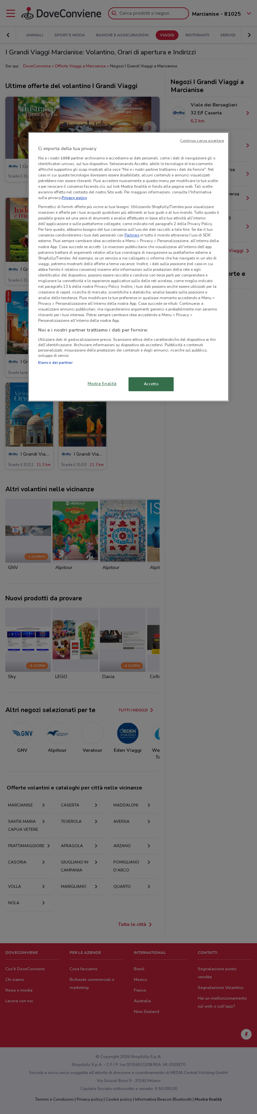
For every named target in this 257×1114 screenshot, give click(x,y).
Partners (131, 235)
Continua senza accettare (202, 140)
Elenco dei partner (55, 362)
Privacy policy (74, 197)
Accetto (151, 384)
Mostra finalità (102, 383)
